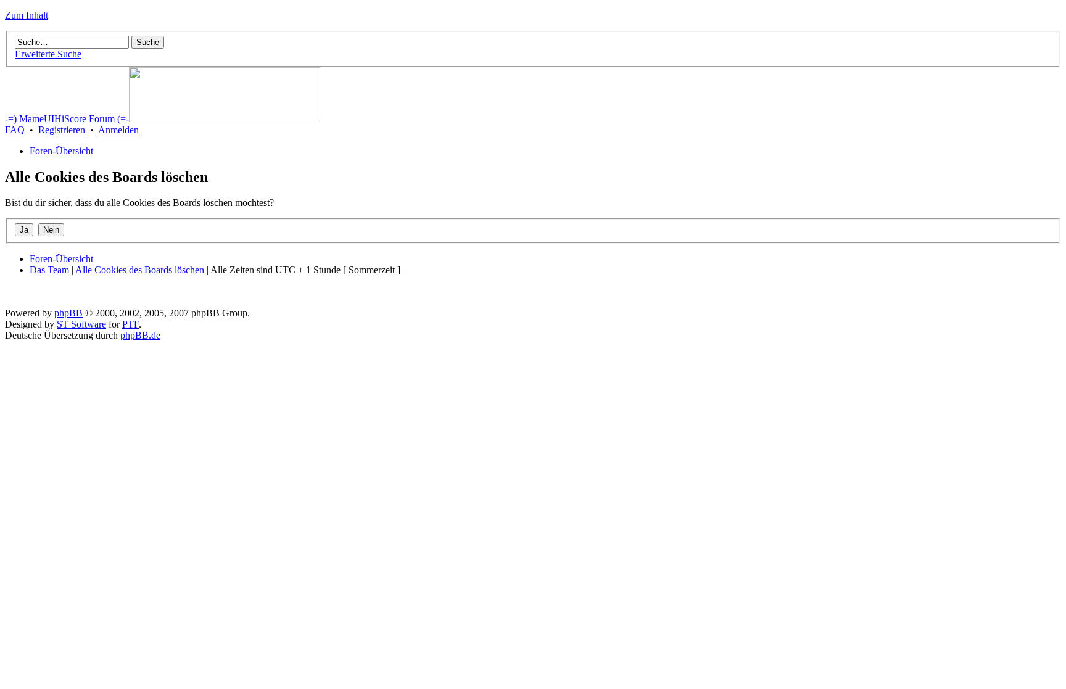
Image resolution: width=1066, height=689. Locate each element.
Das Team (49, 270)
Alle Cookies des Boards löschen (139, 270)
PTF (130, 324)
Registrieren (61, 130)
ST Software (81, 324)
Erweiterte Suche (48, 54)
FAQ (15, 130)
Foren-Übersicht (61, 151)
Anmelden (118, 130)
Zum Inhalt (26, 15)
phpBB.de (140, 335)
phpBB (68, 313)
